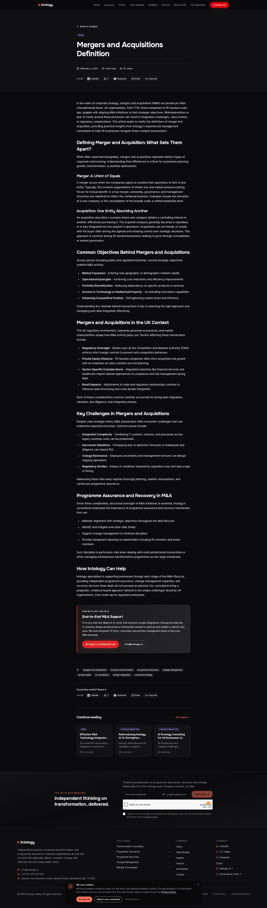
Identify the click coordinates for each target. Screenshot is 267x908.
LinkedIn (224, 846)
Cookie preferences (240, 894)
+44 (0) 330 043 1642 (32, 874)
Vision (122, 5)
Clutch (219, 863)
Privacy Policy (219, 894)
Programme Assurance (128, 851)
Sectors (180, 863)
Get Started (182, 869)
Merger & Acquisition (127, 867)
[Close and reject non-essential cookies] (198, 884)
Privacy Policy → (132, 899)
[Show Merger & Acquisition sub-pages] (169, 867)
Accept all (84, 899)
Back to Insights (89, 26)
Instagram (225, 857)
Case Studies (137, 5)
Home (97, 5)
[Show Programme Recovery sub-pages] (169, 857)
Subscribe (200, 5)
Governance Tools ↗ (230, 874)
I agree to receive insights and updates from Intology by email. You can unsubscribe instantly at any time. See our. (169, 815)
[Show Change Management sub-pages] (169, 862)
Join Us (165, 5)
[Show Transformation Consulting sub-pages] (169, 846)
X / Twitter (225, 851)
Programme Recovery (128, 857)
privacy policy (151, 817)
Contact (180, 874)
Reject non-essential (108, 899)
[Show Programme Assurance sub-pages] (169, 851)
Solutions (109, 5)
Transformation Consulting (130, 846)
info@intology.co (133, 644)
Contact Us (219, 5)
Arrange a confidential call (100, 644)
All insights (182, 717)
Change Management (128, 862)
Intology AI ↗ (226, 868)
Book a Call (180, 5)
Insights (152, 5)
